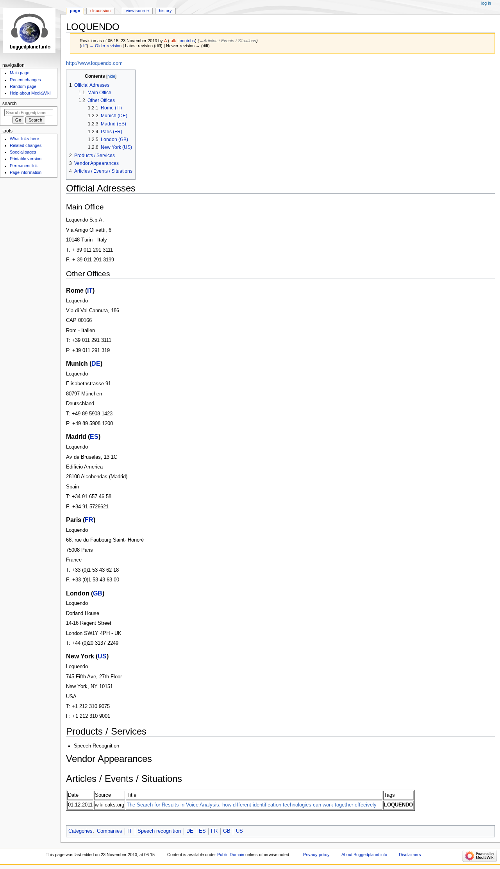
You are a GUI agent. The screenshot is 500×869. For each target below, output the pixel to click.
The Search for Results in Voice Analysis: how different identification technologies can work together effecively (252, 805)
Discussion (100, 10)
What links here (24, 138)
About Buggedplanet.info (364, 854)
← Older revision (105, 45)
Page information (25, 172)
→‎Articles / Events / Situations (227, 40)
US (102, 656)
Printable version (25, 158)
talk (173, 40)
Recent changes (25, 79)
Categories (80, 831)
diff (84, 45)
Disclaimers (410, 854)
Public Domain (230, 854)
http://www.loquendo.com (94, 63)
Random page (23, 86)
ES (94, 436)
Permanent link (24, 165)
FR (89, 519)
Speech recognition (159, 831)
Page (75, 10)
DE (95, 363)
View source (137, 10)
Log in (486, 3)
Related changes (26, 145)
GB (97, 593)
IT (90, 290)
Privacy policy (316, 854)
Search (9, 103)
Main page (19, 72)
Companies (109, 831)
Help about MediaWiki (30, 93)
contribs (187, 40)
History (165, 10)
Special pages (23, 152)
